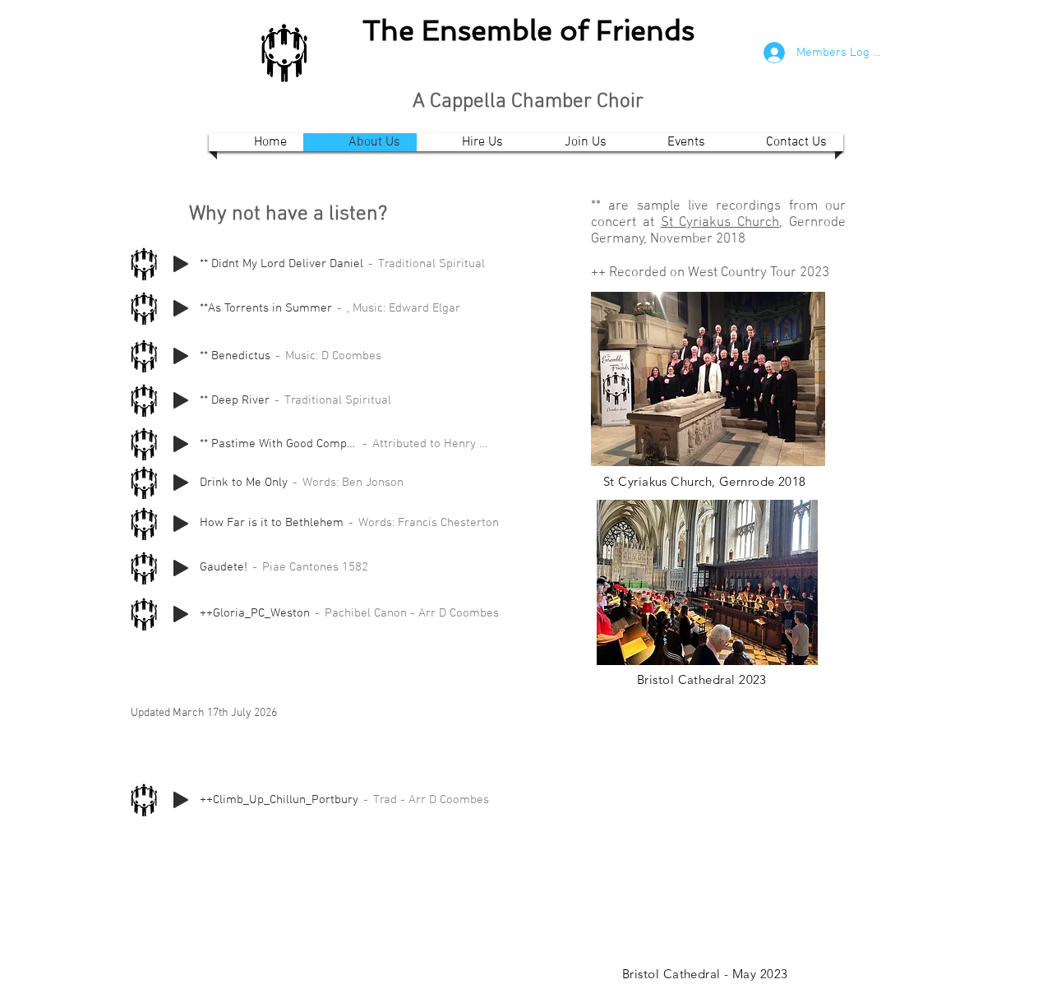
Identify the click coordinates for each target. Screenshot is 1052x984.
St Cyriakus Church (720, 223)
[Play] (180, 264)
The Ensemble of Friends (528, 31)
